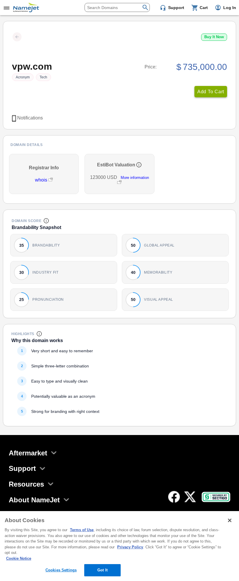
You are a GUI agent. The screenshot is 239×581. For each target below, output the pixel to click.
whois (41, 179)
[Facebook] (174, 497)
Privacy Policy (130, 547)
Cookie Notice (18, 558)
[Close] (229, 520)
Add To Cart (210, 91)
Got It (102, 570)
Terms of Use (82, 530)
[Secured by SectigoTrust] (216, 497)
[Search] (145, 6)
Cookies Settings (61, 570)
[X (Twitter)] (190, 497)
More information (135, 177)
